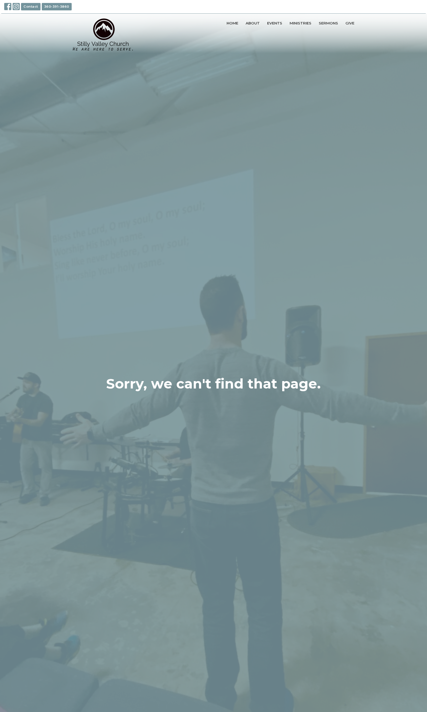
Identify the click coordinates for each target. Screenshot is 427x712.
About (253, 23)
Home (232, 23)
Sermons (328, 23)
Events (274, 23)
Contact (30, 6)
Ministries (300, 23)
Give (349, 23)
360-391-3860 (56, 6)
